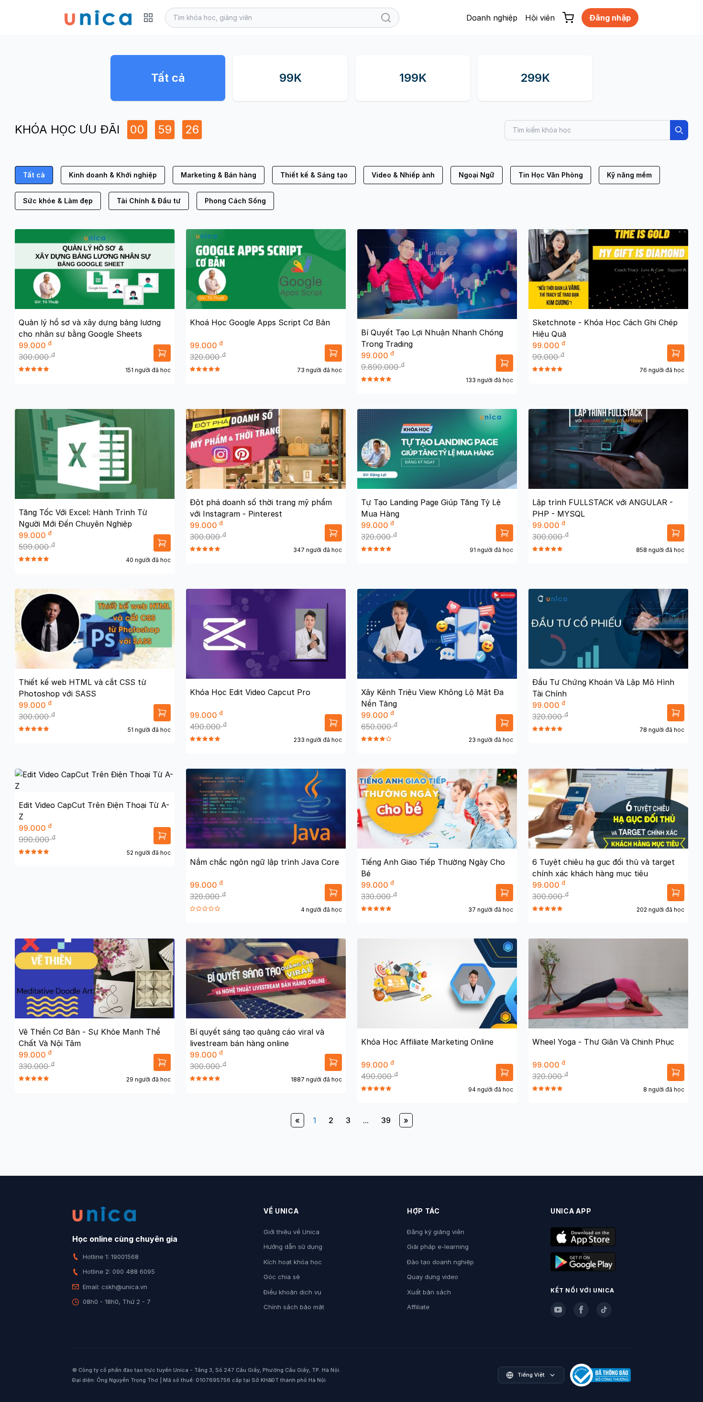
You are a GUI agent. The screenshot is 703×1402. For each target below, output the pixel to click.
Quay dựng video (432, 1277)
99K (290, 78)
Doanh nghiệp (491, 17)
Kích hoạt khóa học (293, 1262)
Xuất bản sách (429, 1292)
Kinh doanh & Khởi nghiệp (113, 175)
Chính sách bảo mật (294, 1307)
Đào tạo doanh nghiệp (440, 1262)
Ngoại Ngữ (476, 175)
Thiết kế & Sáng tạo (314, 175)
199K (413, 78)
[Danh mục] (148, 18)
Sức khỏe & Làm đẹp (58, 201)
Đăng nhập (610, 17)
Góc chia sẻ (282, 1277)
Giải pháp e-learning (438, 1246)
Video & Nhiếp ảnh (403, 175)
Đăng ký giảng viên (435, 1232)
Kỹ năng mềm (629, 175)
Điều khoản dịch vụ (292, 1292)
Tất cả (168, 78)
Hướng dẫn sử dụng (293, 1246)
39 (386, 1120)
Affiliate (418, 1307)
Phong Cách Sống (235, 201)
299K (535, 78)
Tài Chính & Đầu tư (149, 201)
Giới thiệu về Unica (291, 1232)
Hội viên (540, 17)
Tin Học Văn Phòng (550, 175)
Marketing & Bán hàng (218, 175)
